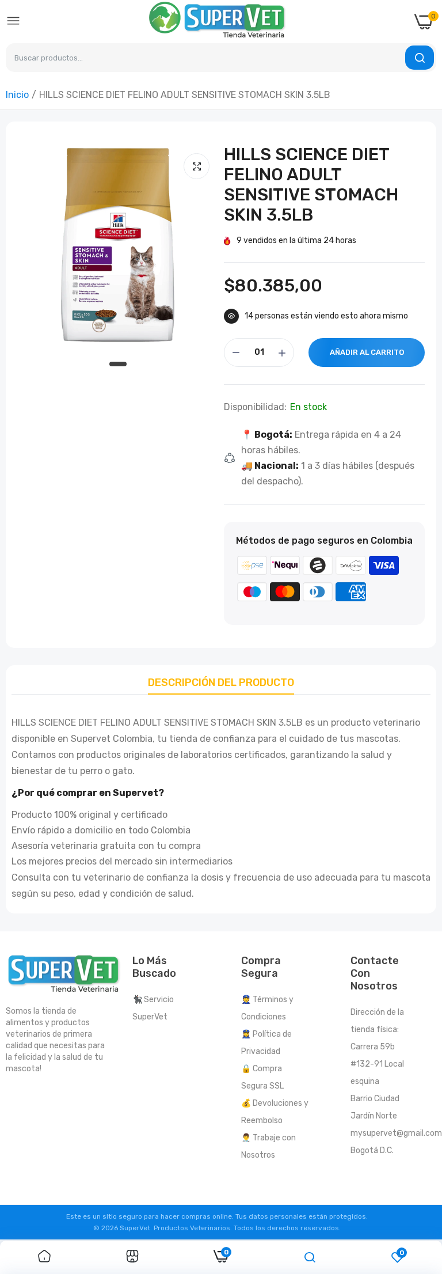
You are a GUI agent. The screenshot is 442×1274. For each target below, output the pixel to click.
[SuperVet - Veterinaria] (217, 21)
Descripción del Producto (221, 682)
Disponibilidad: (255, 407)
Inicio (17, 94)
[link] (44, 1257)
